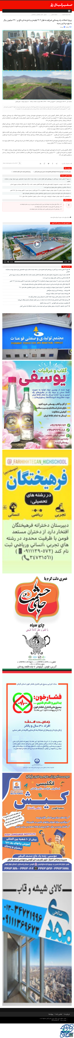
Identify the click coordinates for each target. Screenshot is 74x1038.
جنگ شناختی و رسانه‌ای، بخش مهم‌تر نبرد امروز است (56, 187)
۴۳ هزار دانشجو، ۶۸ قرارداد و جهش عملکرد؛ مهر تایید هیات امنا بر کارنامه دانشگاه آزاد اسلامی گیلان (44, 306)
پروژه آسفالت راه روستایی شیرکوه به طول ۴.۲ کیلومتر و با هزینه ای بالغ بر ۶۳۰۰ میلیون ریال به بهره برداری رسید (37, 22)
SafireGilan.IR (55, 1020)
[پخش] (69, 262)
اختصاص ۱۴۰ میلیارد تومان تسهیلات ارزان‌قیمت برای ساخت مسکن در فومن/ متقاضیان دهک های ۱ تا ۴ (44, 196)
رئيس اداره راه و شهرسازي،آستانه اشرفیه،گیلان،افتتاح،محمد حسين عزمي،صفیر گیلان (52, 172)
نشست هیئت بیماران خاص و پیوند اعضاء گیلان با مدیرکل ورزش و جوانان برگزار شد (48, 297)
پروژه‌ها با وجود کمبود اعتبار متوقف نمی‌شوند (57, 294)
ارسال (67, 27)
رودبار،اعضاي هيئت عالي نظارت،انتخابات (21, 172)
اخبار (42, 15)
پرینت (62, 27)
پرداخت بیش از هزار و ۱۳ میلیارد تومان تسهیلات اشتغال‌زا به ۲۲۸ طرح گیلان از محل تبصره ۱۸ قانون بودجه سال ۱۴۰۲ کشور (39, 190)
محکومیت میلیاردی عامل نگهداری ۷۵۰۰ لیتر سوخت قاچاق (54, 303)
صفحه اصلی (54, 15)
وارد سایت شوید (62, 217)
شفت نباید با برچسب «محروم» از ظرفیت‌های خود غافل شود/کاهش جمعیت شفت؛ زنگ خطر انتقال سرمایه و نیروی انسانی (39, 184)
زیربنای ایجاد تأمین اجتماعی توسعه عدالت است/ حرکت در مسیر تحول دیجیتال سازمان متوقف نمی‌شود (43, 300)
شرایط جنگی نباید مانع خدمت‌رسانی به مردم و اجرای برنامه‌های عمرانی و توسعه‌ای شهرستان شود (46, 193)
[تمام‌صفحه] (5, 262)
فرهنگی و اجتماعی (36, 15)
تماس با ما (59, 1014)
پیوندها (51, 1014)
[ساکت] (8, 262)
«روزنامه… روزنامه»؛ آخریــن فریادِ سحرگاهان (58, 290)
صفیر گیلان (18, 102)
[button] (37, 244)
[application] (37, 244)
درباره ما (67, 1014)
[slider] (38, 261)
